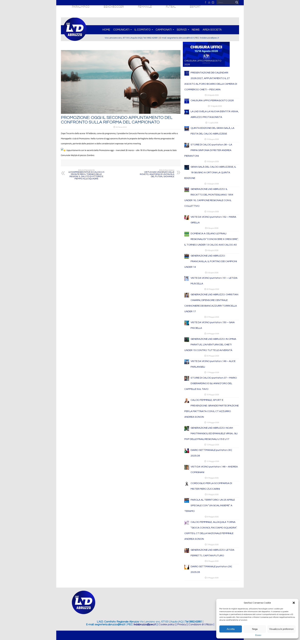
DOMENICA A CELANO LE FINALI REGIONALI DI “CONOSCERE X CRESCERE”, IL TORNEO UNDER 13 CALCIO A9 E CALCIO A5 (211, 239)
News (196, 29)
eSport (195, 6)
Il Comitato (142, 29)
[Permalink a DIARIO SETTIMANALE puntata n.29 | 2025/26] (186, 569)
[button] (293, 602)
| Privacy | (181, 624)
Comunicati (121, 29)
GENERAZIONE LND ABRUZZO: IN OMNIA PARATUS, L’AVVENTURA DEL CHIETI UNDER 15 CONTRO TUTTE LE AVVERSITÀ (210, 344)
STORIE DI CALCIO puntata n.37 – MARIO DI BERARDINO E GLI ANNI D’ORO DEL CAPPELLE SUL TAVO (210, 383)
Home (106, 29)
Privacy (258, 635)
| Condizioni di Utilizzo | (201, 624)
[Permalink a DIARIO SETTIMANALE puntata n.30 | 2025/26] (186, 452)
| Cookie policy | (166, 624)
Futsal (171, 6)
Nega (255, 629)
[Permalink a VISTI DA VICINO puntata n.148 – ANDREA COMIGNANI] (186, 469)
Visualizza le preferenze (281, 629)
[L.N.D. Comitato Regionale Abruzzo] (75, 39)
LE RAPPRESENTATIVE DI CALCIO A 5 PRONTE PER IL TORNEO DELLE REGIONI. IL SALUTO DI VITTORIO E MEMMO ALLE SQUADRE (86, 174)
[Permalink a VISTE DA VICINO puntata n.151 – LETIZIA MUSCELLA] (186, 280)
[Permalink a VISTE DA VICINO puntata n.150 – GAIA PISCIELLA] (186, 325)
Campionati (164, 29)
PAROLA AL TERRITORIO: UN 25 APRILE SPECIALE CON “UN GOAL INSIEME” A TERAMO (209, 505)
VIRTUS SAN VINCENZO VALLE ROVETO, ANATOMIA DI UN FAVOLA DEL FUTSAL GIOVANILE (157, 173)
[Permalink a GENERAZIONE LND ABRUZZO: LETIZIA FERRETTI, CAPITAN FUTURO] (186, 552)
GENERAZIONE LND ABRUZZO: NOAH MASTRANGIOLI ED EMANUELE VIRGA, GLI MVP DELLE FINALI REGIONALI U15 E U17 (211, 433)
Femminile (145, 6)
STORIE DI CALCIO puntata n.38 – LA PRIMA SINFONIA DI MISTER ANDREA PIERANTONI (208, 150)
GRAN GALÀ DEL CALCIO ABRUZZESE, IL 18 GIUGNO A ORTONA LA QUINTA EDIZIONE (210, 172)
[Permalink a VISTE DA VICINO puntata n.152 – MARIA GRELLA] (186, 219)
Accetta (231, 629)
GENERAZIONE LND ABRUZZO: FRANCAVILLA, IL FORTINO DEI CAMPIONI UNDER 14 (210, 261)
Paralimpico (81, 6)
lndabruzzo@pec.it (145, 624)
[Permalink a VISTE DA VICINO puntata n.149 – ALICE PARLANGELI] (186, 363)
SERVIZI (182, 29)
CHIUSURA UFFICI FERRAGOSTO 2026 (212, 100)
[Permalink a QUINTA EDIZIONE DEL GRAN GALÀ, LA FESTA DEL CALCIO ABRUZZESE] (186, 130)
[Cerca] (236, 2)
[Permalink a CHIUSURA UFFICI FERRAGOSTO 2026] (186, 103)
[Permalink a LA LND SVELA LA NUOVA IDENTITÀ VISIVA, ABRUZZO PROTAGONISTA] (186, 114)
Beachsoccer (114, 6)
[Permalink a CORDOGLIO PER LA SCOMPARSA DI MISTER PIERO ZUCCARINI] (186, 485)
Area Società (212, 29)
